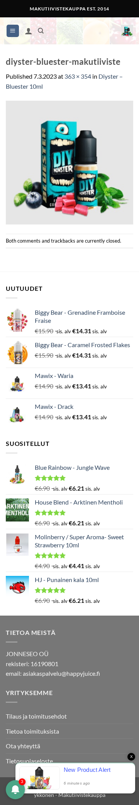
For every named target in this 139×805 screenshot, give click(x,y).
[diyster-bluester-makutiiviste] (69, 161)
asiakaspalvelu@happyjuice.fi (61, 673)
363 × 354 (77, 76)
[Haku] (41, 31)
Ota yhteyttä (23, 745)
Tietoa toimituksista (32, 731)
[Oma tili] (28, 30)
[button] (13, 31)
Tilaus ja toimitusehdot (36, 716)
